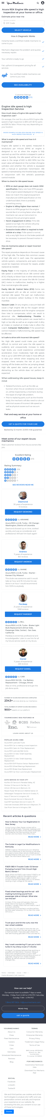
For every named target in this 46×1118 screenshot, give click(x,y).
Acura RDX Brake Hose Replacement (18, 769)
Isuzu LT (7, 796)
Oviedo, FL (35, 794)
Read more (34, 837)
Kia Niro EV (8, 783)
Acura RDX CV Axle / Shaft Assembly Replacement (18, 755)
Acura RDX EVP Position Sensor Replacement (21, 764)
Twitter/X (11, 1088)
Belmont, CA (25, 788)
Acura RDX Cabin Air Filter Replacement (19, 748)
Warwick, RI (28, 799)
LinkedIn (11, 1085)
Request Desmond (23, 512)
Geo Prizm (8, 807)
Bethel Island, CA (31, 791)
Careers (11, 1042)
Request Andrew (23, 562)
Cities (11, 1045)
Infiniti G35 (8, 788)
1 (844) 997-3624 (12, 1002)
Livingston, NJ (23, 796)
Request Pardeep (23, 614)
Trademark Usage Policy (34, 1042)
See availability (23, 85)
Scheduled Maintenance (11, 1055)
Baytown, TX (36, 805)
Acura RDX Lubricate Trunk (14, 743)
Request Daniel (23, 669)
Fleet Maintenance (11, 1038)
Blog (11, 1062)
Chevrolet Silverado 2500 (13, 805)
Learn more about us (23, 733)
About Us (11, 1032)
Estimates (12, 1052)
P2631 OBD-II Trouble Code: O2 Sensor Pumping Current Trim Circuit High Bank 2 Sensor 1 (21, 869)
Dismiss (9, 1111)
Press (11, 1035)
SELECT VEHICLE (23, 30)
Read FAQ (23, 1009)
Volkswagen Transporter (13, 794)
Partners (11, 1059)
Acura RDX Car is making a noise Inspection (20, 745)
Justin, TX (30, 802)
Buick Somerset (10, 799)
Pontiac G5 (8, 785)
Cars (11, 1049)
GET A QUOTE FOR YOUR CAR (23, 424)
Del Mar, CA (25, 785)
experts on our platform (21, 710)
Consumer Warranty (34, 1032)
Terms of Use (34, 1045)
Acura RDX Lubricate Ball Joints (16, 751)
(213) (30, 97)
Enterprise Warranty (34, 1035)
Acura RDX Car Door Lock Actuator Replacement (22, 772)
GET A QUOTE (23, 1015)
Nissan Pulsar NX (10, 791)
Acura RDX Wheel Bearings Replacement (19, 766)
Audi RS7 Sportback (11, 802)
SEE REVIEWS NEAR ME (23, 485)
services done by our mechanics (25, 701)
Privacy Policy (34, 1038)
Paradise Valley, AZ (28, 783)
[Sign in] (42, 3)
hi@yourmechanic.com (31, 1002)
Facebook (11, 1082)
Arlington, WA (25, 807)
